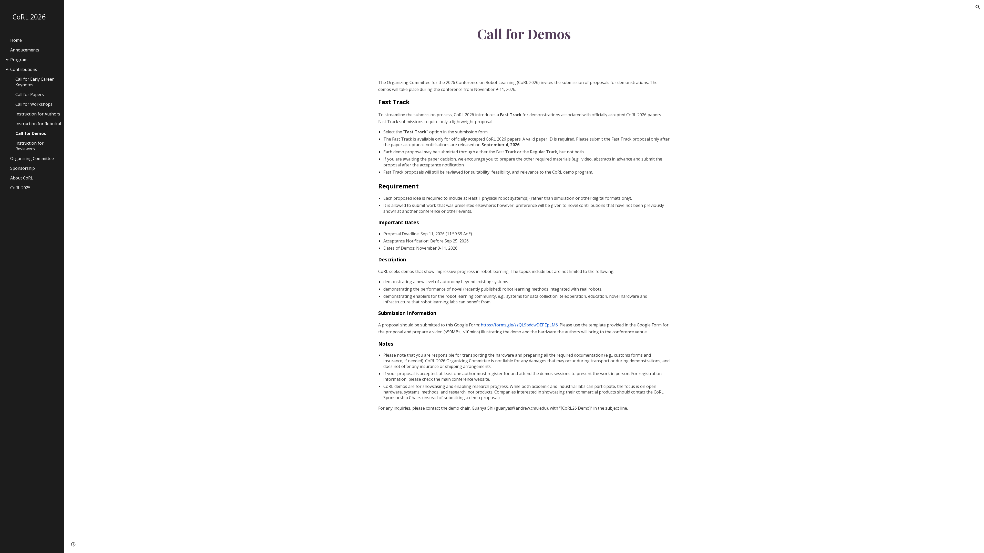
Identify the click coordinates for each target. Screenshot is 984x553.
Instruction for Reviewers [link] (29, 146)
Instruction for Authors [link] (37, 114)
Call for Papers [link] (29, 94)
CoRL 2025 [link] (20, 187)
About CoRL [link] (21, 178)
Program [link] (18, 59)
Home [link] (16, 40)
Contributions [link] (23, 69)
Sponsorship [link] (22, 168)
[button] (978, 7)
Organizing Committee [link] (32, 158)
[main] (524, 33)
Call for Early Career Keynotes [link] (34, 82)
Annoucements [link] (24, 50)
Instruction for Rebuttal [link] (38, 123)
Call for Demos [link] (30, 133)
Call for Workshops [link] (34, 104)
